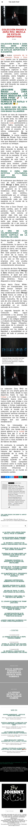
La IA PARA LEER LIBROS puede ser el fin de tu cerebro (14, 532)
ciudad (21, 431)
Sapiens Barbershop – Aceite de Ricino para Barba (14, 715)
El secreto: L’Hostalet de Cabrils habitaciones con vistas (14, 543)
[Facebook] (3, 477)
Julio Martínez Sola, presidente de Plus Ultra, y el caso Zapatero (14, 575)
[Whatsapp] (20, 477)
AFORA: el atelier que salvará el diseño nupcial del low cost (14, 644)
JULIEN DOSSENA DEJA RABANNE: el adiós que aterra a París (14, 538)
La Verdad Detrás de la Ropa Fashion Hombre (14, 637)
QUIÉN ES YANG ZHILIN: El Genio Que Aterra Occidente (14, 548)
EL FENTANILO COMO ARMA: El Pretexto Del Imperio (14, 596)
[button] (25, 526)
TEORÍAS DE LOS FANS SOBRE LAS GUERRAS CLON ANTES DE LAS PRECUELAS (14, 555)
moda (11, 122)
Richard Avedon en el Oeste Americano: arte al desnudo (14, 586)
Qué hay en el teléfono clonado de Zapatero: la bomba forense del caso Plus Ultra (14, 568)
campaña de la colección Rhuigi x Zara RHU (14, 57)
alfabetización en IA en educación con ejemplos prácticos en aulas (14, 614)
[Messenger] (7, 477)
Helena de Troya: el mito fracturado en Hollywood (14, 591)
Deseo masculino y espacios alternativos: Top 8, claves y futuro (14, 740)
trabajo (4, 397)
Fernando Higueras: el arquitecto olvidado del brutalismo (14, 561)
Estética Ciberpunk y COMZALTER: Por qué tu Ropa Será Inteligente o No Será (14, 724)
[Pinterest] (16, 477)
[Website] (9, 507)
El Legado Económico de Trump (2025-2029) (14, 602)
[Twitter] (12, 477)
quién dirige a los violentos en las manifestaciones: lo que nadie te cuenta (14, 608)
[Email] (25, 477)
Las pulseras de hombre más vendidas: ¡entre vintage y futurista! (14, 732)
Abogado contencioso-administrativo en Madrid (14, 580)
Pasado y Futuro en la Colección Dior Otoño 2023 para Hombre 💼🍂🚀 (14, 748)
